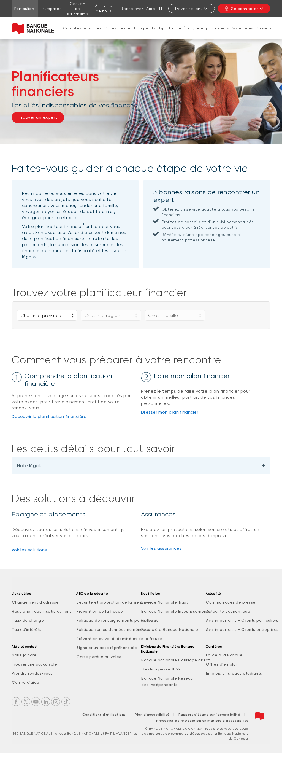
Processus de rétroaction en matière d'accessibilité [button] (202, 721)
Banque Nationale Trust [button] (164, 602)
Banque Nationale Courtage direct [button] (175, 660)
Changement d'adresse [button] (35, 602)
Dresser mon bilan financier (169, 412)
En (161, 8)
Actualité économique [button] (228, 611)
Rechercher (132, 8)
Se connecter (244, 8)
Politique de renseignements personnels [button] (116, 620)
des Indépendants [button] (159, 684)
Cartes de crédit (119, 28)
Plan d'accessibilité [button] (152, 714)
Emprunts (146, 28)
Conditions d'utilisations (104, 714)
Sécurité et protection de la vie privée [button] (114, 602)
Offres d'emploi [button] (221, 664)
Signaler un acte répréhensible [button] (107, 647)
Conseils (263, 28)
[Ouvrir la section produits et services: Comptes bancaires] (82, 33)
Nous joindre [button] (24, 655)
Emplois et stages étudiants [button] (234, 673)
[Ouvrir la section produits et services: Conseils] (263, 33)
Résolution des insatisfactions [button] (42, 611)
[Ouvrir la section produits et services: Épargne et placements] (206, 33)
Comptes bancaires (82, 28)
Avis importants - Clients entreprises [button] (242, 629)
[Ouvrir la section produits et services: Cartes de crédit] (119, 33)
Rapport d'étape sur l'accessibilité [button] (209, 714)
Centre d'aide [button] (25, 682)
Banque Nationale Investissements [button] (175, 611)
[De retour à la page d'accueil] (33, 28)
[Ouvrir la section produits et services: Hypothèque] (169, 33)
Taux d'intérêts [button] (27, 629)
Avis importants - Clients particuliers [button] (242, 620)
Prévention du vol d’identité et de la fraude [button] (119, 638)
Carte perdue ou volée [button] (99, 656)
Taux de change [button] (28, 620)
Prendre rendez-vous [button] (32, 673)
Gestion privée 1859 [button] (161, 669)
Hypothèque (169, 28)
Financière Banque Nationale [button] (169, 629)
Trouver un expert (37, 117)
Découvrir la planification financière (49, 416)
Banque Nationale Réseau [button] (167, 678)
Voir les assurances (161, 548)
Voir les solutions (29, 550)
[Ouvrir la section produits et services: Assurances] (242, 33)
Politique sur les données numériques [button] (113, 629)
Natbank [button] (149, 620)
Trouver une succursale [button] (34, 664)
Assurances (242, 28)
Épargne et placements (206, 28)
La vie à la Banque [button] (224, 655)
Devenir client (188, 8)
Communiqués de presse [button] (231, 602)
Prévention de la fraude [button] (100, 611)
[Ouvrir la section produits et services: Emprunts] (146, 33)
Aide (150, 8)
